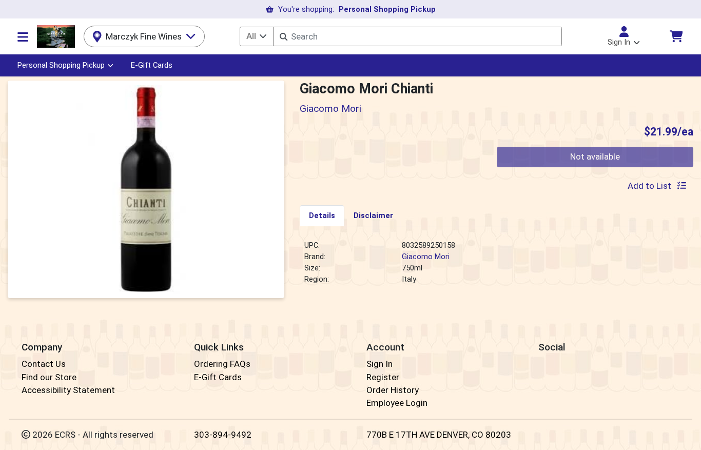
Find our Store (49, 377)
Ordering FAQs (222, 364)
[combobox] (417, 36)
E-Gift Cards (151, 65)
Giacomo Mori (426, 256)
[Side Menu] (22, 36)
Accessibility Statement (68, 390)
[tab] (322, 215)
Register (382, 377)
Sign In (379, 364)
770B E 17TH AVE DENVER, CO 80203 (438, 434)
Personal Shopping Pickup (61, 65)
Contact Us (44, 364)
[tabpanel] (496, 267)
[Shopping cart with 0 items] (675, 36)
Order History (392, 390)
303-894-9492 (222, 434)
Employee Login (396, 403)
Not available (595, 156)
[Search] (283, 37)
